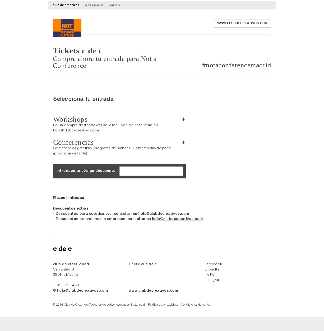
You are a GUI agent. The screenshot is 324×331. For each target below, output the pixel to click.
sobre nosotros (94, 5)
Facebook (213, 264)
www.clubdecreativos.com (242, 23)
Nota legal (138, 305)
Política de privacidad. (163, 305)
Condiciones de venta (195, 305)
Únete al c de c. (143, 264)
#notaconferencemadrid (236, 65)
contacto (114, 5)
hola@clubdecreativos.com (163, 214)
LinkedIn (212, 269)
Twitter (210, 275)
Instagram (213, 280)
